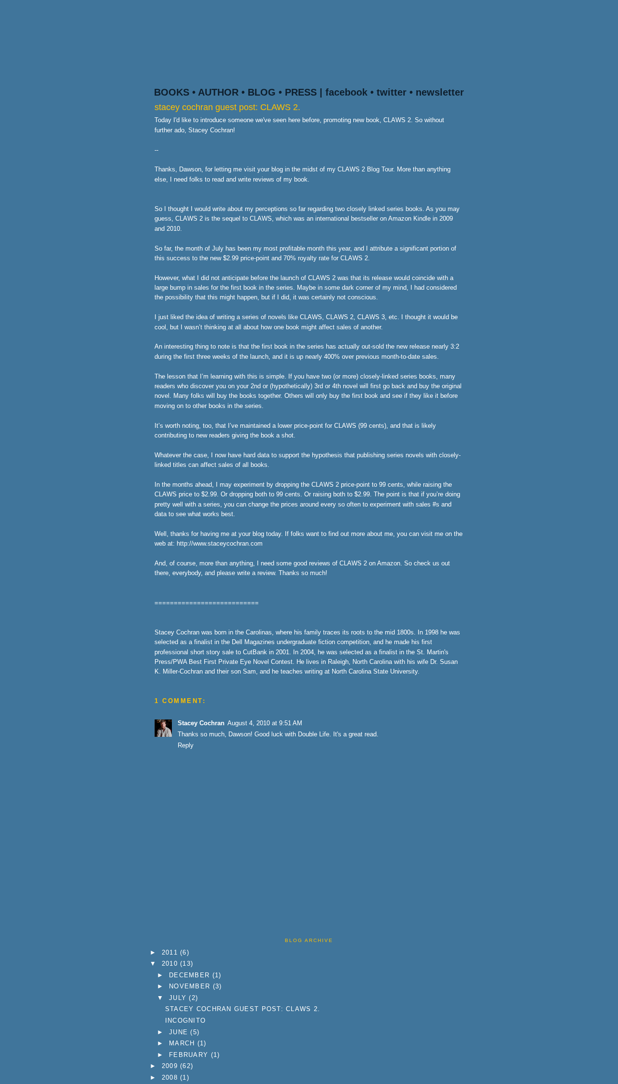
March (183, 1043)
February (190, 1054)
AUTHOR (218, 92)
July (179, 997)
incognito (185, 1020)
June (179, 1032)
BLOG (262, 92)
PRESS (301, 92)
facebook (346, 92)
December (190, 975)
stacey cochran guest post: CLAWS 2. (227, 107)
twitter (392, 92)
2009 (171, 1066)
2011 (171, 952)
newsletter (440, 92)
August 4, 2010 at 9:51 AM (264, 723)
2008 (171, 1077)
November (190, 986)
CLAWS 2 (351, 169)
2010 (171, 963)
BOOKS (171, 92)
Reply (186, 745)
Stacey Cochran (201, 723)
